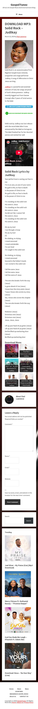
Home (14, 702)
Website (7, 479)
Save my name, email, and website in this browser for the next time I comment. (18, 494)
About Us (20, 702)
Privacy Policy (28, 702)
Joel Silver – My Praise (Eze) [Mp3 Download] (19, 566)
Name (7, 456)
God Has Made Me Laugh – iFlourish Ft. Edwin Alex (16, 638)
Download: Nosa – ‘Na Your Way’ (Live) (18, 674)
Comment (9, 424)
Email (7, 467)
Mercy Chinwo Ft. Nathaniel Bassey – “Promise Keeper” (16, 602)
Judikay (8, 87)
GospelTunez (19, 4)
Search (7, 516)
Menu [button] (20, 14)
